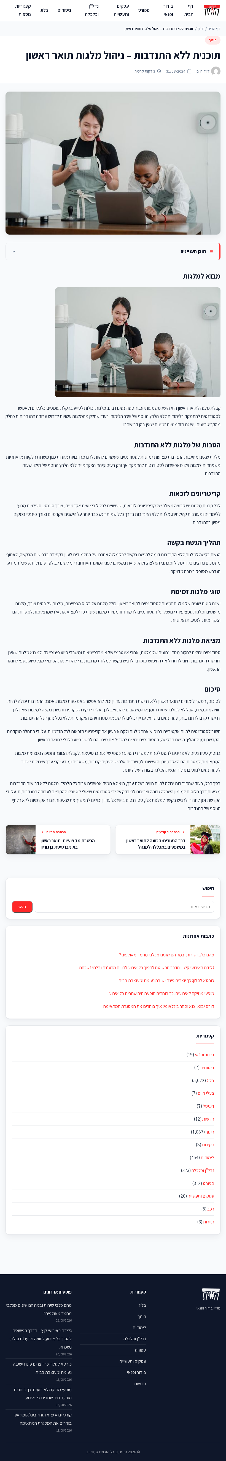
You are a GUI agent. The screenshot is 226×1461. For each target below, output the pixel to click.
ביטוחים (64, 10)
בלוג (44, 10)
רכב (210, 1209)
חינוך (201, 28)
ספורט (144, 10)
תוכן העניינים (193, 251)
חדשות (208, 1119)
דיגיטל (208, 1106)
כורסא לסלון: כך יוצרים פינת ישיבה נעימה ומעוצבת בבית (166, 980)
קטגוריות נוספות (23, 10)
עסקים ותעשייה (121, 10)
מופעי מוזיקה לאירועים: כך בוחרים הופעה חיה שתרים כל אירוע (161, 993)
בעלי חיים (206, 1093)
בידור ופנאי (168, 10)
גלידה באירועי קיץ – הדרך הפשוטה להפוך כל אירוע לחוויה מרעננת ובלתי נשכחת (146, 967)
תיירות (208, 1222)
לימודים (207, 1157)
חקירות (208, 1144)
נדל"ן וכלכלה (92, 10)
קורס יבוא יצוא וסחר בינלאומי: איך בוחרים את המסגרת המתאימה (158, 1006)
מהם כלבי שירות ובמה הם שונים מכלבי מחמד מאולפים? (166, 955)
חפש (22, 907)
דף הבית (188, 10)
